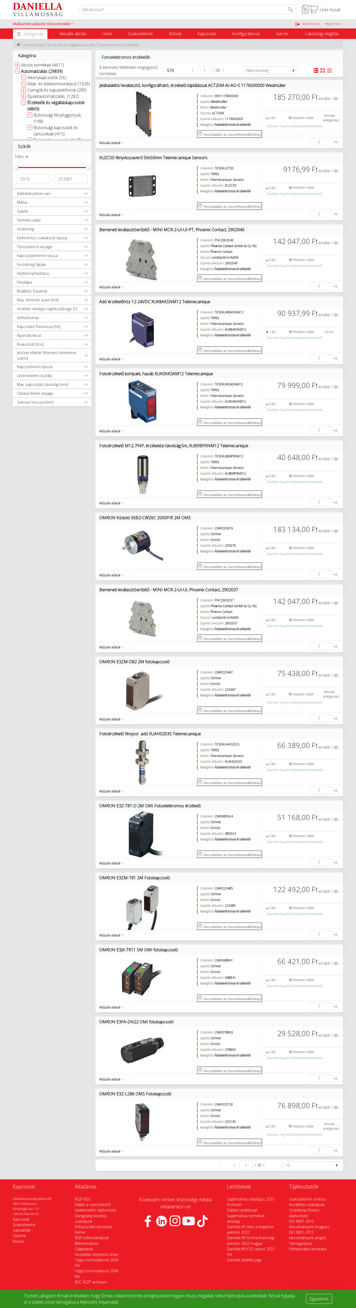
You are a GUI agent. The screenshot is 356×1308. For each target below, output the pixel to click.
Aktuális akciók (72, 34)
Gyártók (19, 1235)
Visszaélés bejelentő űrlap (96, 1254)
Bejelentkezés (311, 24)
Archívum (234, 1204)
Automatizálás (33, 45)
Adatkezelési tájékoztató (95, 1210)
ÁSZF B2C (83, 1199)
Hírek (107, 34)
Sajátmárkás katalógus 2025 (250, 1199)
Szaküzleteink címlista (307, 1199)
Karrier (282, 34)
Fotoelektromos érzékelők (118, 45)
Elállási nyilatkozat (242, 1210)
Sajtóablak (21, 1230)
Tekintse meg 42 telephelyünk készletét (294, 126)
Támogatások (300, 1243)
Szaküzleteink (140, 34)
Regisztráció (333, 24)
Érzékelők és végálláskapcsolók (71, 45)
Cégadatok (84, 1248)
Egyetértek (319, 1299)
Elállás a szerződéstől (93, 1204)
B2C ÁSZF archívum (91, 1282)
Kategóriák (33, 34)
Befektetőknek (87, 1243)
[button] (43, 24)
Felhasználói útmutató (93, 1226)
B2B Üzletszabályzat (92, 1237)
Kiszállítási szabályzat (307, 1204)
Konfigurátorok (246, 34)
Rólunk (175, 34)
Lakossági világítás (322, 34)
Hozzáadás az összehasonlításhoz (231, 134)
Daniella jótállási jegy (244, 1259)
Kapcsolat (206, 34)
